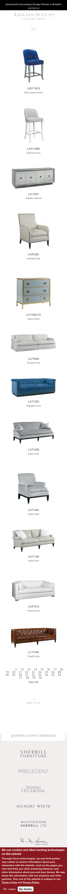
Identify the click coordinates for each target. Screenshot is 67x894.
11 (15, 669)
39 (33, 677)
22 (26, 672)
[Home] (33, 16)
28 (7, 675)
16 (48, 669)
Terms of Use (9, 882)
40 (40, 677)
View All (33, 682)
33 (39, 675)
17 (55, 669)
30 (20, 675)
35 (52, 675)
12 (22, 669)
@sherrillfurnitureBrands (33, 735)
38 (27, 677)
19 (7, 672)
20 (13, 672)
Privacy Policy (31, 882)
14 (35, 669)
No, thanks (25, 889)
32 (33, 675)
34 (46, 675)
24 (39, 672)
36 (59, 675)
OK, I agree (9, 889)
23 (33, 672)
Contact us (33, 7)
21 (20, 672)
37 (20, 677)
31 (26, 675)
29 (13, 675)
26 (52, 672)
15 (41, 669)
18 (61, 669)
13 (28, 669)
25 (46, 672)
